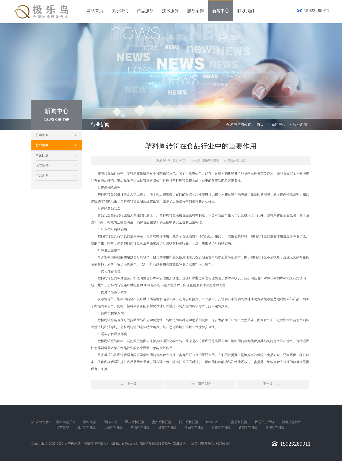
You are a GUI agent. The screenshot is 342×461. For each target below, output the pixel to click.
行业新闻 (42, 145)
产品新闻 (42, 175)
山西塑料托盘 (113, 427)
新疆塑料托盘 (248, 427)
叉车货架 (62, 427)
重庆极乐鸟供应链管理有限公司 (87, 443)
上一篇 (132, 384)
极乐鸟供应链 (264, 422)
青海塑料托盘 (275, 427)
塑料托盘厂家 (66, 422)
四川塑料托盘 (188, 422)
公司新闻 (42, 135)
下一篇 (268, 384)
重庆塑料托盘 (134, 422)
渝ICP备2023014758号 (155, 443)
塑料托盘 (89, 422)
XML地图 (180, 443)
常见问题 (42, 155)
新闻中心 (278, 124)
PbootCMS (213, 422)
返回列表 (204, 384)
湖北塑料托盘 (86, 427)
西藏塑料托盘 (194, 427)
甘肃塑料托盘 (221, 427)
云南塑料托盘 (237, 422)
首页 (260, 124)
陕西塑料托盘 (140, 427)
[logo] (42, 11)
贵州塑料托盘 (161, 422)
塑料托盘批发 (291, 422)
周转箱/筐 (110, 422)
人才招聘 (42, 165)
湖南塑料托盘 (167, 427)
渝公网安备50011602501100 (210, 443)
